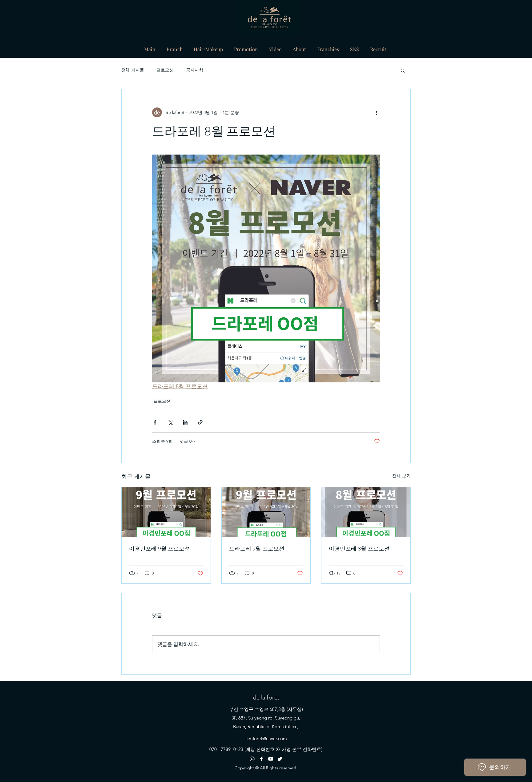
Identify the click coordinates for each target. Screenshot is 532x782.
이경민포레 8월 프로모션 (359, 549)
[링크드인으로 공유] (185, 422)
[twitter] (280, 759)
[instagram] (252, 759)
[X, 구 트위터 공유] (170, 422)
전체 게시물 (132, 70)
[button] (403, 70)
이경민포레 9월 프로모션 (159, 549)
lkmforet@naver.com (266, 738)
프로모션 (165, 70)
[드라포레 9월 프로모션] (266, 512)
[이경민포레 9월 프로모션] (166, 512)
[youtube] (271, 759)
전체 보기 (401, 475)
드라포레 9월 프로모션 (256, 549)
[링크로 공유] (200, 422)
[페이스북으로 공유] (155, 422)
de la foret (266, 697)
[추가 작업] (376, 112)
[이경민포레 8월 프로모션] (365, 512)
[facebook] (261, 759)
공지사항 (194, 70)
